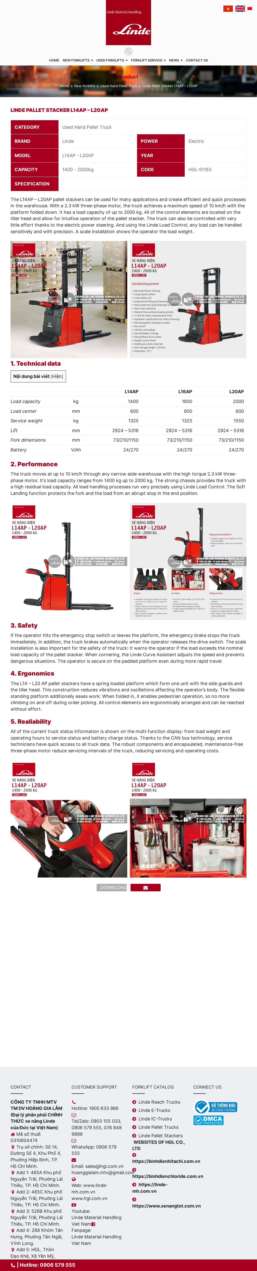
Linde (68, 141)
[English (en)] (240, 9)
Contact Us (197, 60)
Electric (196, 141)
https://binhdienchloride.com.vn (167, 1176)
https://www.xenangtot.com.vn (166, 1206)
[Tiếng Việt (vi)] (228, 9)
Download (113, 887)
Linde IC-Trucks (155, 1118)
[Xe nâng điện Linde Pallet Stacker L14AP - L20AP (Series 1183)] (68, 299)
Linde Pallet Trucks (158, 1127)
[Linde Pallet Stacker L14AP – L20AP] (146, 887)
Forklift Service (146, 60)
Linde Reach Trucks (159, 1102)
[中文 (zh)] (249, 8)
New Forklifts (76, 60)
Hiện (57, 376)
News (174, 60)
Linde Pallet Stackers (161, 1135)
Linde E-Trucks (154, 1110)
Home (54, 60)
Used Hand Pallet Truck (118, 86)
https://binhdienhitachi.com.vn (166, 1161)
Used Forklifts (110, 60)
